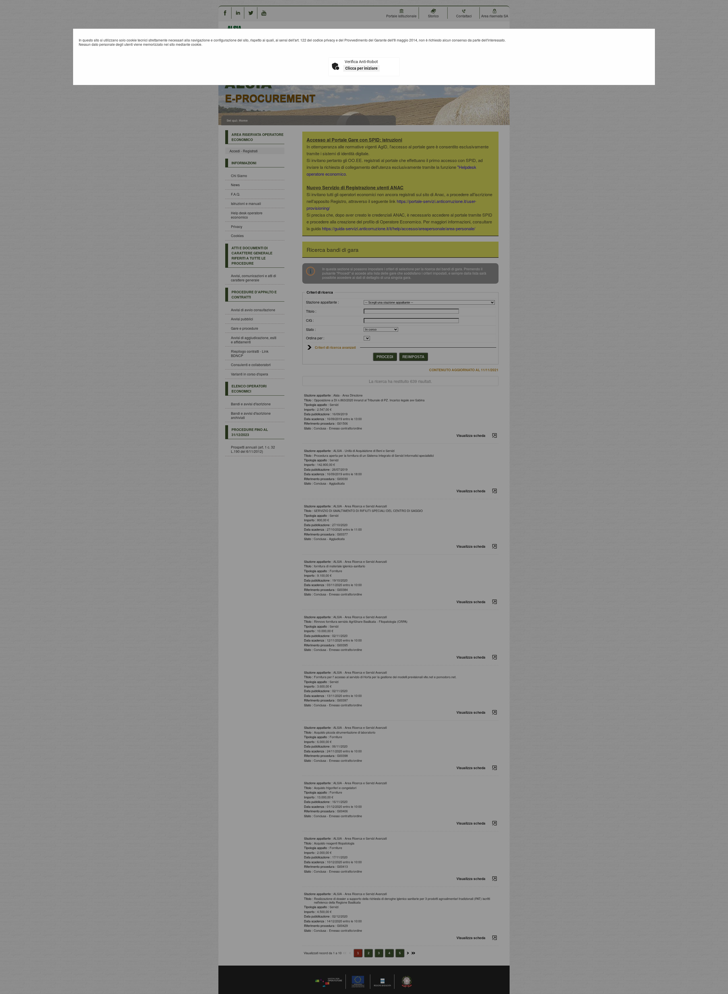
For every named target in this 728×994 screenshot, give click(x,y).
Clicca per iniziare (361, 68)
